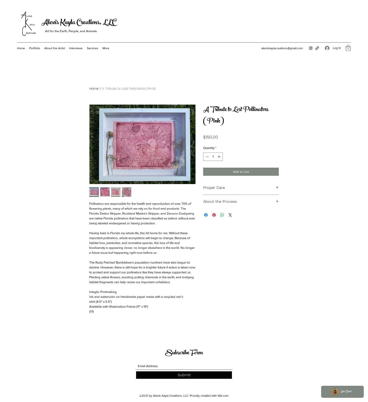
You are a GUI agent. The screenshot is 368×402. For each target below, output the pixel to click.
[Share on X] (230, 215)
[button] (348, 48)
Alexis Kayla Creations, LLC (79, 23)
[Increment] (219, 157)
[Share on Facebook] (205, 215)
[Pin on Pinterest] (214, 215)
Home (94, 88)
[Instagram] (311, 48)
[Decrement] (207, 157)
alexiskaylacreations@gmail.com (282, 48)
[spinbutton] (213, 157)
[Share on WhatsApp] (222, 215)
